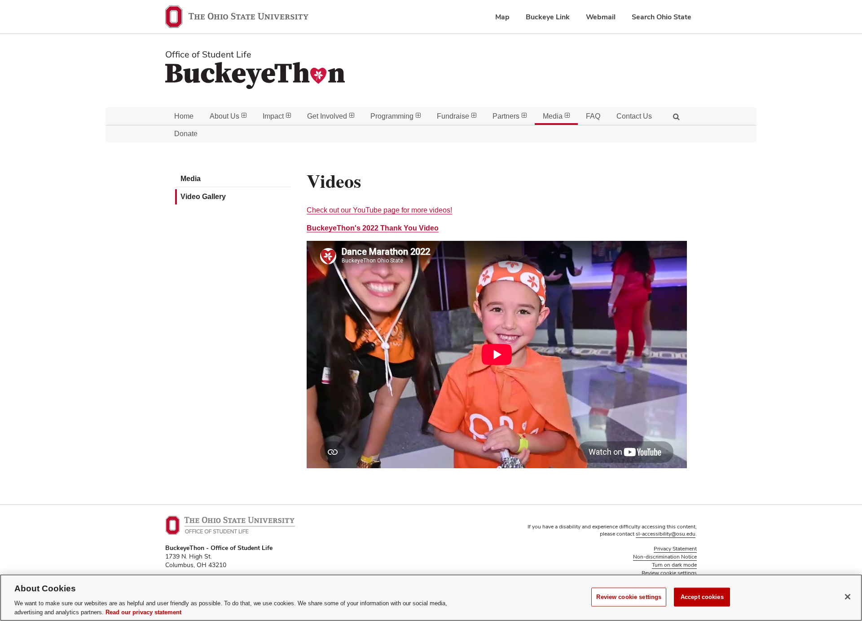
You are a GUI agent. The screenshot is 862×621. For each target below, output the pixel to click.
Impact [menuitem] (273, 116)
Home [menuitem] (184, 116)
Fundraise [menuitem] (453, 116)
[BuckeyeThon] (362, 77)
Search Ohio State (661, 17)
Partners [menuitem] (506, 116)
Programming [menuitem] (391, 116)
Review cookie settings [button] (669, 573)
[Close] (848, 597)
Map (502, 17)
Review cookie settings (628, 597)
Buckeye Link (548, 17)
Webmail (601, 17)
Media (190, 178)
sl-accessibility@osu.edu (665, 533)
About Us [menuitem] (224, 116)
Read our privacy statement (143, 611)
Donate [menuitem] (186, 134)
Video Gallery (203, 196)
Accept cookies (702, 597)
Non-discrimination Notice (665, 556)
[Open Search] (676, 116)
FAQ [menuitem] (593, 116)
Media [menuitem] (553, 116)
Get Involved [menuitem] (327, 116)
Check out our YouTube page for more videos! (379, 210)
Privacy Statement (675, 548)
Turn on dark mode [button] (674, 564)
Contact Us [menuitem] (634, 116)
